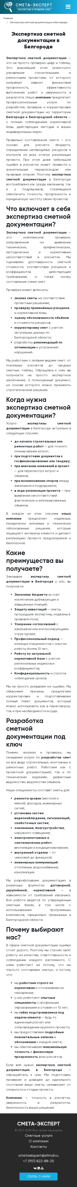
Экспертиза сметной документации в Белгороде (39, 22)
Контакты (38, 1146)
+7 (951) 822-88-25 (38, 1161)
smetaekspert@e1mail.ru (38, 1155)
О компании (38, 1141)
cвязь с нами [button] (38, 1176)
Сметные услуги (38, 1135)
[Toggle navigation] (68, 7)
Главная (8, 18)
